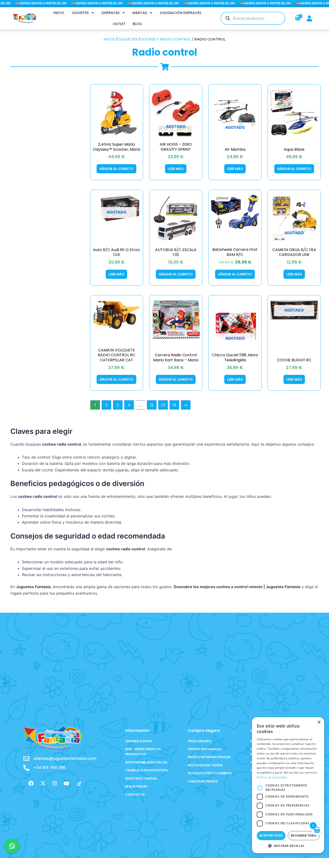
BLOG (137, 23)
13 (163, 405)
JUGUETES (128, 39)
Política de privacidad (272, 777)
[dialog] (288, 785)
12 (152, 405)
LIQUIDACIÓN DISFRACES (180, 12)
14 (174, 405)
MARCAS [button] (139, 12)
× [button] (319, 722)
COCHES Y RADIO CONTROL (166, 39)
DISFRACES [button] (110, 12)
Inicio (109, 39)
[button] (288, 845)
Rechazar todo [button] (303, 835)
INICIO (58, 12)
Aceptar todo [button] (271, 835)
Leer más (176, 168)
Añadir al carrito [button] (116, 168)
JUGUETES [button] (80, 12)
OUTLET (119, 23)
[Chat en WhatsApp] (12, 846)
